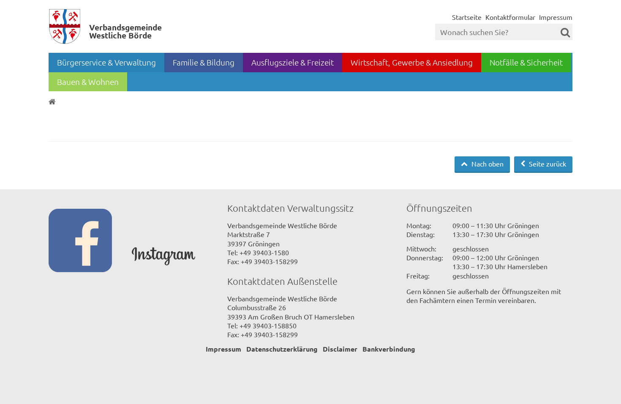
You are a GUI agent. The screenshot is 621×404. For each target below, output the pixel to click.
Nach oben (487, 163)
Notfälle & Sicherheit (526, 62)
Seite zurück (546, 163)
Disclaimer (340, 348)
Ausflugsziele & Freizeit (292, 62)
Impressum (555, 17)
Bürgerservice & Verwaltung (106, 62)
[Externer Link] (90, 241)
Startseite (467, 17)
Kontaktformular (510, 17)
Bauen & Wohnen (88, 81)
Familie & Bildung (203, 62)
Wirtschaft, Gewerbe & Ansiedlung (412, 62)
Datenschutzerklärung (282, 348)
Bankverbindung (388, 348)
